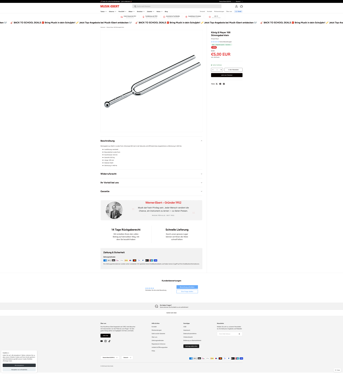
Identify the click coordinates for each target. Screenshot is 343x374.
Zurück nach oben (171, 312)
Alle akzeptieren (19, 365)
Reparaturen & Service (158, 344)
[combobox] (176, 6)
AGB (184, 326)
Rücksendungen (219, 11)
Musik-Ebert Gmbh (108, 366)
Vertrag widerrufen (191, 346)
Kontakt (209, 11)
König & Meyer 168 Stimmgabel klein (115, 27)
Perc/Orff (121, 11)
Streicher (140, 11)
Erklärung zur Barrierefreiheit (192, 340)
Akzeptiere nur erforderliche (19, 369)
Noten (158, 11)
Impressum (186, 330)
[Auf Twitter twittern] (216, 84)
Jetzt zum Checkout (226, 75)
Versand (202, 11)
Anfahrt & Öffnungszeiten (160, 347)
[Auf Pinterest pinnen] (224, 84)
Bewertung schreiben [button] (187, 287)
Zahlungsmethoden (158, 340)
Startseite (102, 27)
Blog (166, 11)
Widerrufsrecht (188, 337)
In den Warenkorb (233, 69)
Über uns (229, 11)
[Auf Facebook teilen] (220, 84)
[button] (241, 6)
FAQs (153, 351)
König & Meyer (215, 38)
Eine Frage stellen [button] (187, 291)
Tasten (102, 11)
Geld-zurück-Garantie (158, 333)
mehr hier (105, 335)
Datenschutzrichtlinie (189, 333)
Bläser (131, 11)
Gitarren (111, 11)
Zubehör (149, 11)
